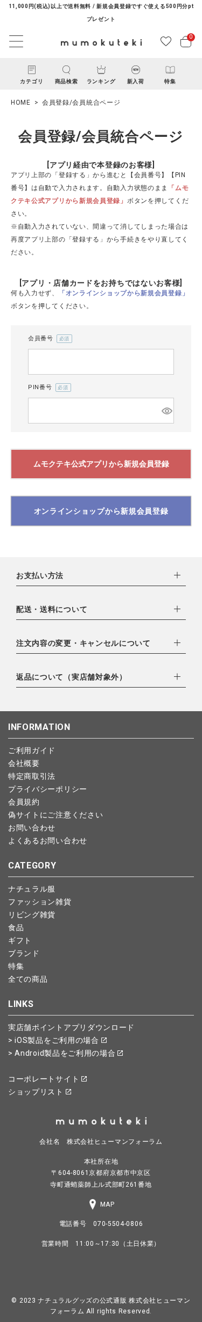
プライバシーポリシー (47, 789)
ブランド (24, 953)
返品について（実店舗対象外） (71, 677)
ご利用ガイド (31, 750)
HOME (21, 102)
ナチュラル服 (31, 889)
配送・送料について (51, 609)
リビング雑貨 (31, 914)
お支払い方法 (40, 575)
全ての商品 (28, 979)
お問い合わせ (31, 827)
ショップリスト (37, 1091)
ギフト (20, 940)
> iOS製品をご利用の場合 (54, 1040)
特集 (16, 966)
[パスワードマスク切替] (166, 410)
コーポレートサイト (44, 1079)
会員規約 (24, 802)
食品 (16, 927)
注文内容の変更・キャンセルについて (83, 643)
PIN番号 (46, 388)
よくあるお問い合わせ (47, 840)
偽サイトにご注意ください (55, 814)
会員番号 (47, 339)
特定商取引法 (31, 776)
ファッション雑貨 (40, 901)
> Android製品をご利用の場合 (62, 1053)
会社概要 (24, 763)
